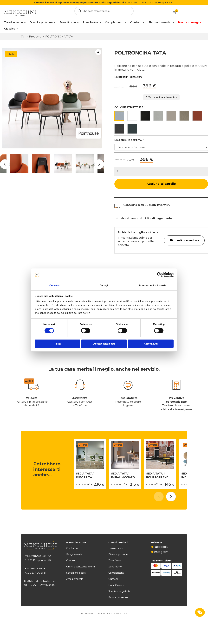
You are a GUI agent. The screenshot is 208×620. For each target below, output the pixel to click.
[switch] (85, 330)
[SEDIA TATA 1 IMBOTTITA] (90, 467)
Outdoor (136, 22)
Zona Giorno (67, 22)
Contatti (71, 560)
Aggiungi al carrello (161, 184)
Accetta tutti (151, 343)
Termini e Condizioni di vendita (95, 613)
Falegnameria (74, 554)
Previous (5, 164)
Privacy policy (120, 613)
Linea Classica (116, 585)
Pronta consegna (118, 597)
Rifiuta (57, 343)
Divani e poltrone (41, 22)
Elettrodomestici (160, 22)
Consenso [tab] (55, 285)
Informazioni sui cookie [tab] (152, 285)
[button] (171, 496)
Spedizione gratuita (119, 591)
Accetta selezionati (104, 343)
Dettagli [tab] (104, 285)
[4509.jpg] (52, 98)
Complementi (114, 22)
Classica (9, 28)
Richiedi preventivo (184, 240)
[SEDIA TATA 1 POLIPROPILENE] (160, 467)
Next (99, 164)
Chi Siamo (72, 548)
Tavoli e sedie (13, 22)
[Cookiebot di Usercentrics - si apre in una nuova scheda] (159, 274)
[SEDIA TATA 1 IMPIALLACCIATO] (125, 467)
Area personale (74, 578)
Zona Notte (90, 22)
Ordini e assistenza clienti (80, 566)
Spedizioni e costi (76, 572)
